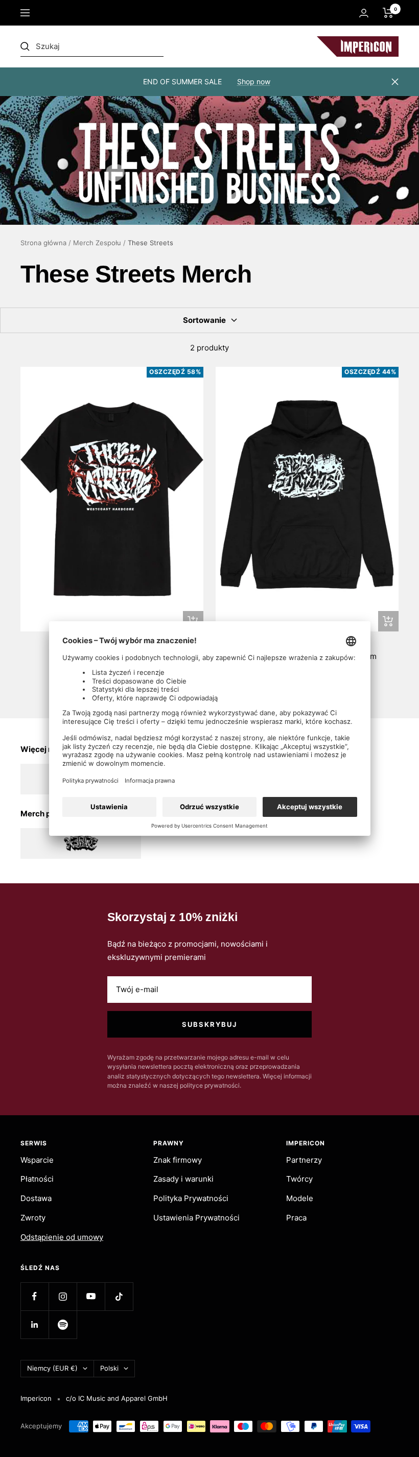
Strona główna (43, 243)
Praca (296, 1218)
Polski (109, 1368)
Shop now (253, 81)
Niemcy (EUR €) (52, 1368)
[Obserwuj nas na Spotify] (63, 1324)
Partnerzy (304, 1160)
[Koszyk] (388, 13)
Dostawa (36, 1198)
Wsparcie (37, 1160)
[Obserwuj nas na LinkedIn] (34, 1324)
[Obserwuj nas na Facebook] (34, 1296)
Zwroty (32, 1218)
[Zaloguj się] (363, 13)
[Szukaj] (92, 46)
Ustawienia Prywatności (196, 1218)
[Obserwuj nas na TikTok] (119, 1296)
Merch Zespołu (97, 243)
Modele (299, 1198)
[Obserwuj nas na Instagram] (63, 1296)
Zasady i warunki (183, 1179)
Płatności (37, 1179)
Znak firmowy (177, 1160)
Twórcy (299, 1179)
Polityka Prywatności (190, 1198)
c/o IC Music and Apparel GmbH (117, 1398)
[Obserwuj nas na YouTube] (91, 1296)
